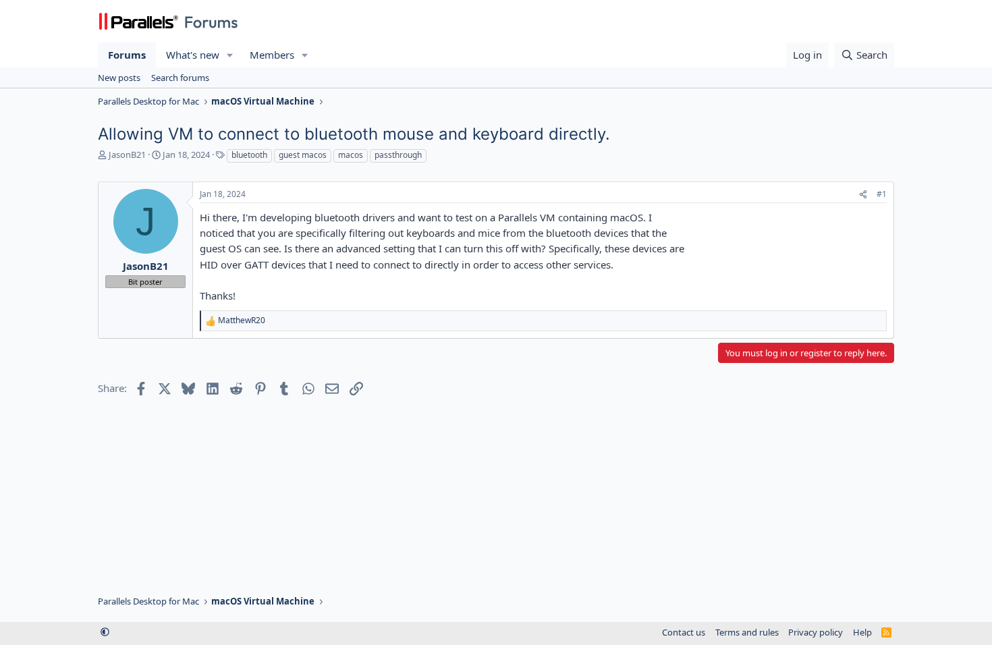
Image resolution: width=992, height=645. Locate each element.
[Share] (863, 194)
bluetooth (249, 155)
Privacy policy (815, 632)
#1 (882, 194)
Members (272, 54)
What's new (192, 54)
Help (862, 632)
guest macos (303, 155)
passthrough (398, 155)
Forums (127, 54)
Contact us (683, 632)
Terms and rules (747, 632)
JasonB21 (127, 154)
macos (350, 155)
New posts (119, 78)
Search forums (180, 78)
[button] (230, 55)
